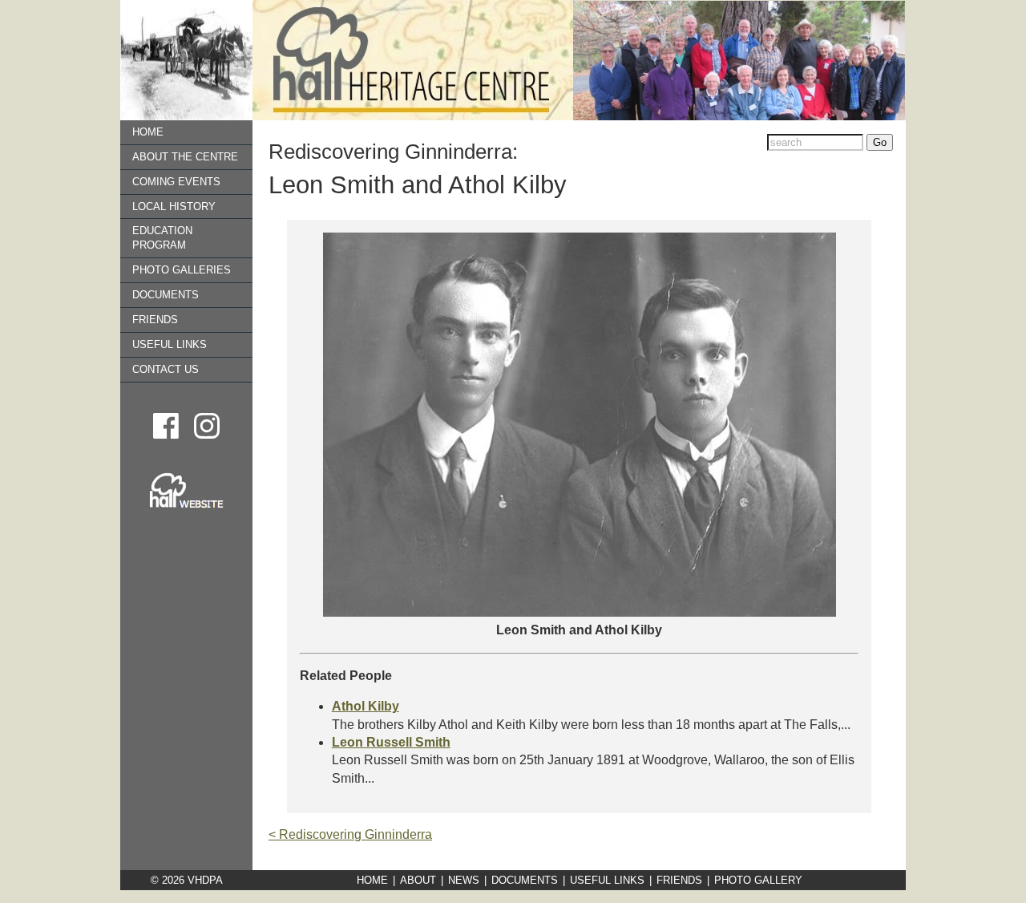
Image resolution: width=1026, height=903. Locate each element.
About (418, 880)
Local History (174, 206)
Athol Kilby (365, 706)
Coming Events (176, 182)
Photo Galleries (181, 270)
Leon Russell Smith (391, 742)
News (463, 880)
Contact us (165, 369)
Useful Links (169, 344)
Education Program (162, 238)
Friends (155, 320)
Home (148, 132)
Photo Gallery (758, 880)
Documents (165, 295)
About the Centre (185, 157)
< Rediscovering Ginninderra (350, 834)
